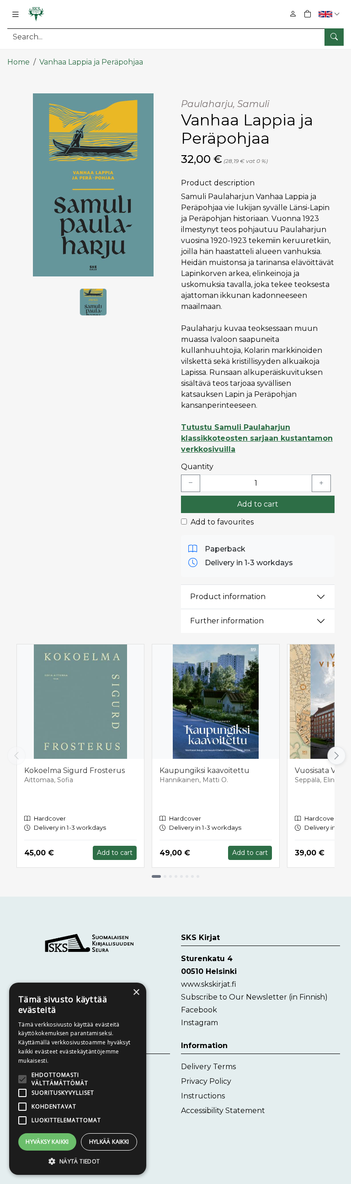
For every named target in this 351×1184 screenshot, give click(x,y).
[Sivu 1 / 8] (156, 876)
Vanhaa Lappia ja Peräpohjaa (91, 62)
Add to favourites (222, 522)
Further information (227, 620)
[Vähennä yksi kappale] (190, 483)
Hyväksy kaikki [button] (47, 1142)
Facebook (199, 1010)
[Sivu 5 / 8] (181, 876)
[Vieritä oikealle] (337, 755)
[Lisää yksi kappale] (321, 483)
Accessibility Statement (223, 1110)
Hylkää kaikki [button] (109, 1142)
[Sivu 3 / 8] (170, 876)
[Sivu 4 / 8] (176, 876)
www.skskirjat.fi (208, 984)
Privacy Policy (206, 1081)
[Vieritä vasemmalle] (16, 755)
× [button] (136, 992)
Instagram (199, 1022)
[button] (330, 14)
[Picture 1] (93, 302)
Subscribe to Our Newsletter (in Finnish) (254, 997)
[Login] (293, 14)
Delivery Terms (208, 1066)
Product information (228, 596)
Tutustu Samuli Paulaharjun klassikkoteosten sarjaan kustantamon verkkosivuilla (257, 438)
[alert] (77, 1079)
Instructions (203, 1096)
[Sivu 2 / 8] (165, 876)
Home (18, 62)
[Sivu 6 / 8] (187, 876)
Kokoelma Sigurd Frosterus (74, 770)
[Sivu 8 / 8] (198, 876)
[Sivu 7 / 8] (192, 876)
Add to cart (257, 504)
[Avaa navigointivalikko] (15, 14)
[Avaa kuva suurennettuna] (93, 184)
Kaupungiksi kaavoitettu (205, 770)
